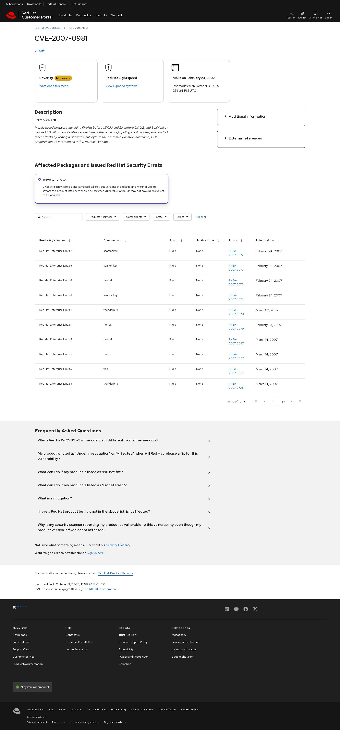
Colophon (125, 664)
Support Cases (22, 649)
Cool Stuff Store (167, 709)
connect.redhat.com (184, 649)
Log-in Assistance (76, 649)
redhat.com (179, 635)
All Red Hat (315, 17)
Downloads (34, 4)
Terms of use (59, 722)
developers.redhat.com (186, 642)
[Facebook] (245, 610)
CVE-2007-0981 (78, 28)
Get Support (79, 4)
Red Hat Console (56, 4)
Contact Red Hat (96, 709)
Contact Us (72, 635)
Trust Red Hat (127, 635)
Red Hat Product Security (115, 573)
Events (62, 709)
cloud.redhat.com (182, 656)
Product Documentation (28, 664)
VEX (38, 51)
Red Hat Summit (190, 709)
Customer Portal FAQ (79, 642)
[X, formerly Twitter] (255, 610)
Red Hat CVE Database (48, 28)
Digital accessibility (115, 722)
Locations (76, 709)
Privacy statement (37, 722)
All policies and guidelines (84, 722)
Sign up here (95, 553)
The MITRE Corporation (99, 589)
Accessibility (126, 649)
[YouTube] (236, 610)
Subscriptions (14, 4)
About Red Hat (35, 709)
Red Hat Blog (118, 709)
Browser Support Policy (133, 642)
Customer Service (23, 656)
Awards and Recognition (134, 656)
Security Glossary (118, 545)
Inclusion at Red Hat (141, 709)
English (302, 17)
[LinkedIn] (227, 610)
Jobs (51, 709)
